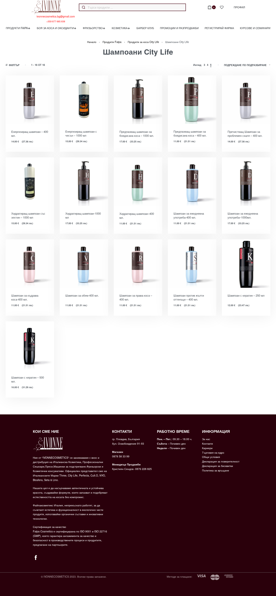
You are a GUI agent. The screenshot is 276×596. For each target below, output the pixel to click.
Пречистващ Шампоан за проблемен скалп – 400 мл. (245, 134)
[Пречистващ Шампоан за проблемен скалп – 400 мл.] (246, 99)
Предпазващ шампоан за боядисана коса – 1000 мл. (136, 134)
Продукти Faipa (112, 42)
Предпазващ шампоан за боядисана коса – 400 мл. (190, 133)
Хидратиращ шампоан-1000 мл (83, 215)
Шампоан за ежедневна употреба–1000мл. (243, 215)
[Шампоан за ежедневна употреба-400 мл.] (192, 181)
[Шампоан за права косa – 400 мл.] (138, 263)
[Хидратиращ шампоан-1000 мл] (84, 181)
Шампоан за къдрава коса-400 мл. (24, 297)
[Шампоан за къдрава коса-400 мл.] (30, 263)
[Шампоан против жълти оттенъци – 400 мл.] (192, 263)
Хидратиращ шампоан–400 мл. (136, 215)
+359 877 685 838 (55, 21)
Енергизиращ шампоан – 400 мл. (29, 134)
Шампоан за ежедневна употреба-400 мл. (188, 215)
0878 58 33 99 (120, 456)
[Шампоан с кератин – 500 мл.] (30, 345)
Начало (91, 42)
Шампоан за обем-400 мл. (82, 295)
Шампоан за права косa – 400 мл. (135, 297)
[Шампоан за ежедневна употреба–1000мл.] (246, 181)
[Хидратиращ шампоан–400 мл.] (138, 181)
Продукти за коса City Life (143, 42)
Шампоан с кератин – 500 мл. (27, 379)
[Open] (222, 7)
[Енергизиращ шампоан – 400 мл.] (30, 99)
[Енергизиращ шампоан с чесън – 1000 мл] (84, 99)
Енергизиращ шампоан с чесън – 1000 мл (81, 133)
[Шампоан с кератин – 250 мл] (246, 263)
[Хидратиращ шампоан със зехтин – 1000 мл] (30, 181)
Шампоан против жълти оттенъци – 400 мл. (188, 297)
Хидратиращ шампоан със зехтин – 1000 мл (28, 215)
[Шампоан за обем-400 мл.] (84, 263)
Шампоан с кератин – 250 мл (246, 295)
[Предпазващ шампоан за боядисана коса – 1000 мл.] (138, 99)
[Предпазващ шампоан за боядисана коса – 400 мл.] (192, 99)
